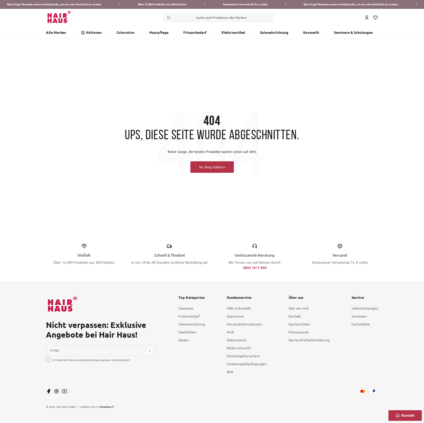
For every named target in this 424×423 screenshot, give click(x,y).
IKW (230, 372)
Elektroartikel (233, 32)
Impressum (235, 316)
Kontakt (295, 316)
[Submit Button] (149, 350)
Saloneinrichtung (274, 32)
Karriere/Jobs (299, 324)
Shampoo (185, 308)
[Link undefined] (48, 391)
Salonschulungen (365, 308)
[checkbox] (48, 360)
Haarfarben (187, 332)
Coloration (125, 32)
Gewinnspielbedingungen (247, 364)
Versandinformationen (244, 324)
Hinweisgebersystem (243, 356)
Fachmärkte (361, 324)
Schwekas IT (106, 406)
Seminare (359, 316)
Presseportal (299, 332)
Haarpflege (158, 32)
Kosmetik (311, 32)
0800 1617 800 (255, 267)
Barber (183, 340)
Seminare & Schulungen (353, 32)
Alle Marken (56, 32)
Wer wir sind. (299, 308)
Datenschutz (236, 340)
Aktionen (94, 32)
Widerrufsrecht (239, 348)
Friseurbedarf (195, 32)
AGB (230, 332)
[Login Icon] (366, 17)
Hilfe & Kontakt (239, 308)
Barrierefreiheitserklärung (309, 340)
